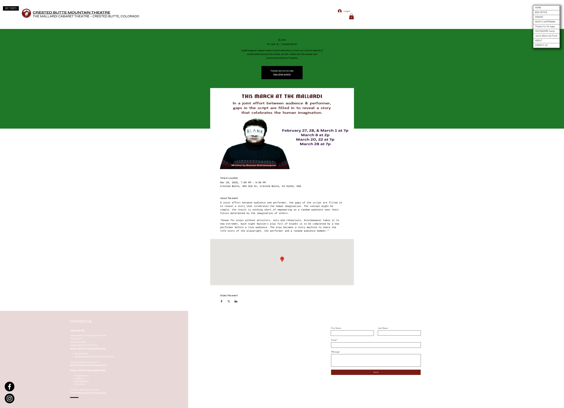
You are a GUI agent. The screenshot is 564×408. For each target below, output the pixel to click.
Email (333, 340)
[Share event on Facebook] (221, 301)
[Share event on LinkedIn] (236, 301)
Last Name (383, 328)
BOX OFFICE (541, 12)
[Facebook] (9, 386)
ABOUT (538, 40)
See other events (282, 74)
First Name (336, 328)
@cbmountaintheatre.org (92, 393)
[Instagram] (9, 398)
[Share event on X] (228, 301)
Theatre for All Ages (545, 26)
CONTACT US (541, 45)
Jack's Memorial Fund (546, 36)
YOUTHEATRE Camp (545, 31)
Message (335, 352)
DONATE (539, 17)
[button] (351, 16)
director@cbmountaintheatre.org (88, 365)
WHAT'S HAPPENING (545, 21)
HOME (538, 7)
